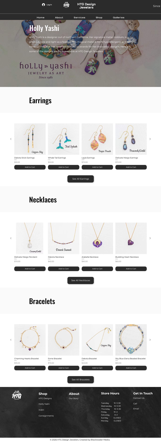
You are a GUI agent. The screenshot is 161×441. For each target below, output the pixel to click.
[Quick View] (30, 139)
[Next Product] (150, 139)
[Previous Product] (10, 139)
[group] (80, 146)
